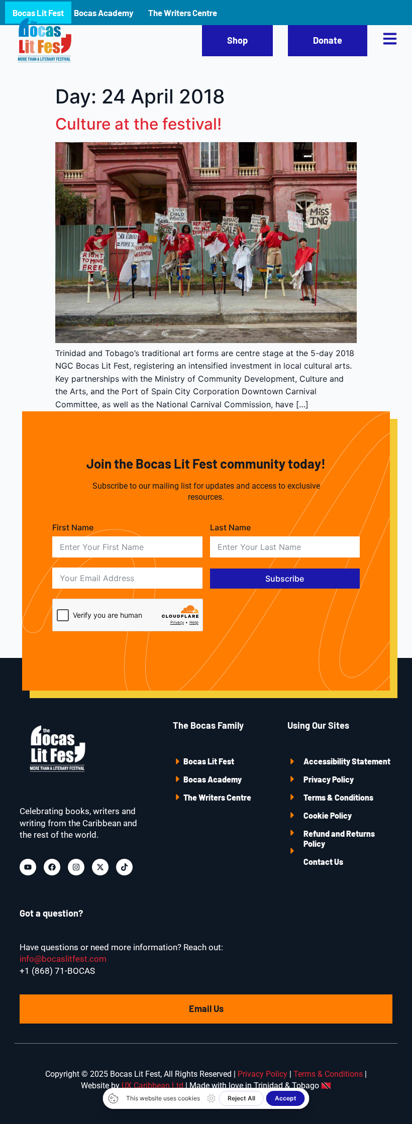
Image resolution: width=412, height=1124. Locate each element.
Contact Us (323, 861)
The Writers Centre (217, 797)
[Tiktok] (124, 867)
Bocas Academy (212, 779)
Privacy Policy (328, 779)
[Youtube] (28, 867)
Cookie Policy (327, 815)
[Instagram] (76, 867)
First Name (72, 527)
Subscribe (284, 579)
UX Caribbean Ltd (152, 1085)
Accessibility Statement (346, 761)
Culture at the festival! (138, 124)
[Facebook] (52, 867)
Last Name (230, 527)
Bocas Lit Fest (208, 761)
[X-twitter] (100, 867)
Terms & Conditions (338, 797)
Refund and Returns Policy (339, 838)
